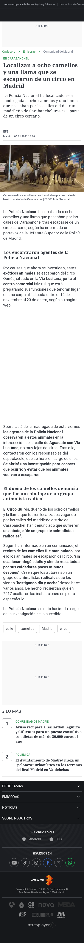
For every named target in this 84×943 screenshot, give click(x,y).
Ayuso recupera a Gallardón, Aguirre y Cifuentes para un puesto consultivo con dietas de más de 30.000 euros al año (49, 734)
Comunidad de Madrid (58, 51)
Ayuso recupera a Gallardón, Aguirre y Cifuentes (29, 4)
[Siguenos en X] (58, 862)
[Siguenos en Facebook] (47, 862)
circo (63, 629)
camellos (27, 629)
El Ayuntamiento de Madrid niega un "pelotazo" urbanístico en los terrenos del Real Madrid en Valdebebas (49, 765)
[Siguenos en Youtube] (14, 862)
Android (34, 839)
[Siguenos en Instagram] (36, 862)
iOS (59, 839)
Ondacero (8, 51)
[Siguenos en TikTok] (25, 862)
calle (9, 629)
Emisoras (29, 51)
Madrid (47, 629)
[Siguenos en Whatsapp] (70, 862)
